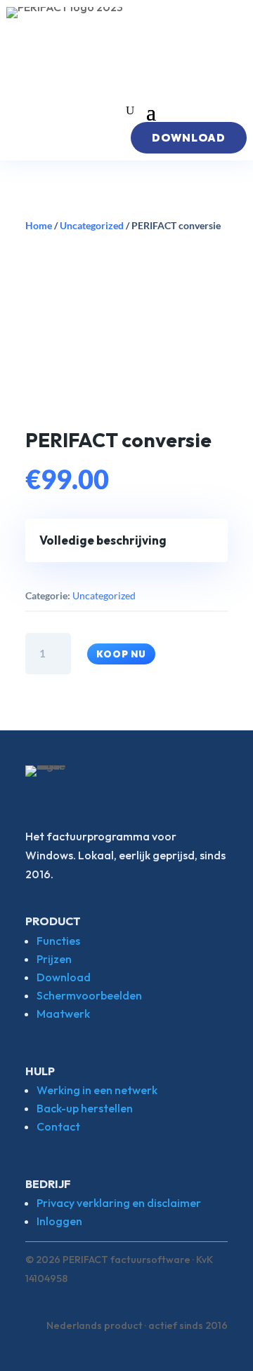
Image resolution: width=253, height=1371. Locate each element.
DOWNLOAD (189, 137)
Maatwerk (63, 1014)
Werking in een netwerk (97, 1090)
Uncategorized (92, 225)
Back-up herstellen (85, 1108)
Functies (58, 941)
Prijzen (54, 959)
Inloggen (59, 1221)
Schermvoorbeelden (89, 995)
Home (38, 225)
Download (64, 977)
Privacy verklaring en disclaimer (119, 1203)
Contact (58, 1126)
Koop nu (121, 654)
